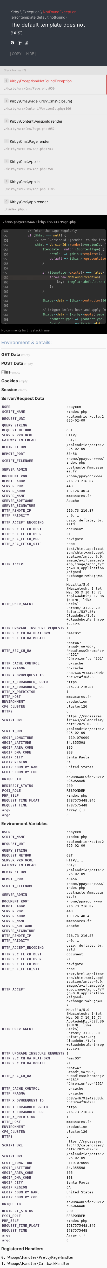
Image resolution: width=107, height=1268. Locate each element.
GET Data (10, 354)
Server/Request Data (22, 398)
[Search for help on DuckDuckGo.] (19, 43)
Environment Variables (24, 823)
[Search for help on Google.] (12, 43)
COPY (17, 54)
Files (6, 372)
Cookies (9, 380)
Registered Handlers (22, 1248)
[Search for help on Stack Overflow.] (26, 43)
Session (9, 389)
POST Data (12, 363)
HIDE (30, 54)
